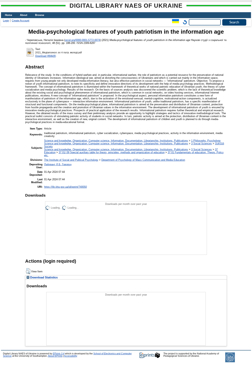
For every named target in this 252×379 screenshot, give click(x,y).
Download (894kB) (45, 56)
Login (6, 20)
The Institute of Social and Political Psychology (71, 159)
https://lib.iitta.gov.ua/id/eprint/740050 (65, 186)
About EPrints (55, 356)
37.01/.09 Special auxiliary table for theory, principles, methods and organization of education (112, 152)
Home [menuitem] (8, 15)
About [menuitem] (23, 15)
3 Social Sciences (201, 143)
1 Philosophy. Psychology (206, 140)
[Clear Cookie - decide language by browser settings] (184, 22)
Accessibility (70, 356)
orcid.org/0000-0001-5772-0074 (82, 40)
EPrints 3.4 (58, 353)
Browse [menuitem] (39, 15)
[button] (28, 271)
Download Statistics (43, 277)
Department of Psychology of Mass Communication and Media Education (143, 159)
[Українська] (174, 22)
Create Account (20, 20)
